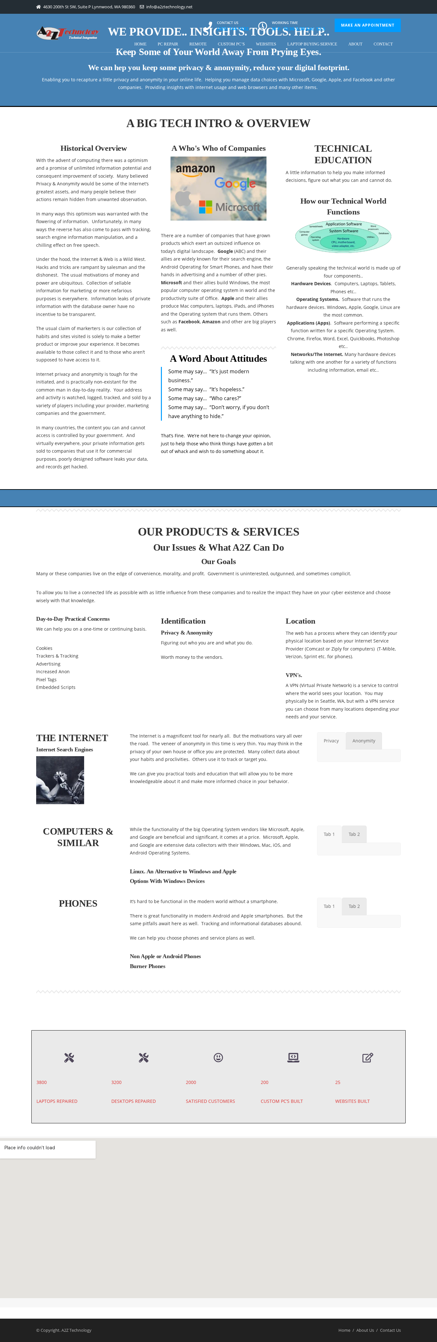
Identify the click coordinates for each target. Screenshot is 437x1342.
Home (140, 44)
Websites (266, 44)
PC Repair (168, 44)
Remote (198, 44)
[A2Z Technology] (68, 33)
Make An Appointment (367, 25)
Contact (383, 44)
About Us (365, 1330)
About (355, 44)
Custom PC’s (231, 44)
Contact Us (390, 1330)
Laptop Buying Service (312, 44)
